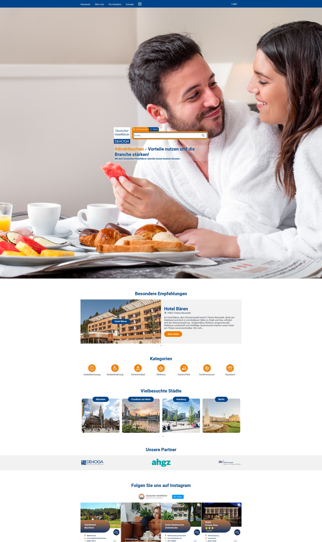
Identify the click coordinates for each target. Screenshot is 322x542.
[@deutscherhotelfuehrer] (141, 496)
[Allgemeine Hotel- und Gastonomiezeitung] (161, 462)
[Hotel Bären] (120, 342)
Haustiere (230, 374)
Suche (155, 129)
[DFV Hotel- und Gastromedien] (214, 462)
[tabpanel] (161, 321)
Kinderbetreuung (92, 374)
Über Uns (99, 4)
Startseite (85, 4)
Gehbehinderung (115, 374)
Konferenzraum (207, 374)
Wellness (161, 374)
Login (234, 4)
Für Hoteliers (115, 4)
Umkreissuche (142, 129)
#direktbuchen (129, 149)
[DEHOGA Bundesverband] (107, 462)
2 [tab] (161, 345)
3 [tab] (165, 345)
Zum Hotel (173, 334)
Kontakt (130, 4)
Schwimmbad (138, 374)
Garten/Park (184, 374)
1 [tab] (157, 345)
